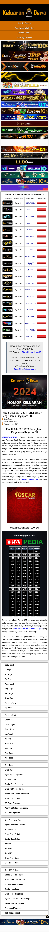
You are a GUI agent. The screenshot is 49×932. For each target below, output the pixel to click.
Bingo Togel (10, 729)
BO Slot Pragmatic (12, 813)
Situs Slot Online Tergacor (15, 789)
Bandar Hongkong (12, 889)
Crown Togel (10, 720)
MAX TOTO (30, 296)
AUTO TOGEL (30, 230)
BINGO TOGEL (30, 323)
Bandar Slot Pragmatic (14, 784)
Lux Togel (9, 734)
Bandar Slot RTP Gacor (14, 875)
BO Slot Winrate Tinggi (14, 884)
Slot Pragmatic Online (13, 820)
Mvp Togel (9, 689)
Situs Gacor (9, 770)
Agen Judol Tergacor (13, 908)
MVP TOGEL (30, 236)
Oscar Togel (10, 724)
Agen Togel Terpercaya (14, 775)
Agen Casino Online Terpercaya (17, 898)
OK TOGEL (30, 223)
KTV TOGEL (30, 216)
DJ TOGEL (30, 210)
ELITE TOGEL (30, 250)
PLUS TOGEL (30, 330)
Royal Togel (9, 698)
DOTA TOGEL (30, 203)
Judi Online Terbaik (12, 913)
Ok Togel (8, 679)
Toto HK (8, 844)
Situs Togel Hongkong (14, 894)
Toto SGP (8, 848)
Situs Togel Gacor (12, 858)
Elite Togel (9, 693)
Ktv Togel (8, 674)
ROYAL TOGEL (30, 256)
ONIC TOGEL (30, 243)
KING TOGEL (30, 337)
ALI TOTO (30, 310)
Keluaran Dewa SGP (11, 424)
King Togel (9, 758)
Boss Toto (9, 743)
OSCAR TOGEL (30, 290)
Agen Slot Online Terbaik (15, 825)
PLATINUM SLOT (30, 303)
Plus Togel (9, 753)
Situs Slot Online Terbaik (15, 879)
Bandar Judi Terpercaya (14, 903)
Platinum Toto (10, 703)
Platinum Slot (10, 715)
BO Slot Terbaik (11, 779)
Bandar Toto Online (12, 839)
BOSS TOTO (30, 276)
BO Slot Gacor (10, 829)
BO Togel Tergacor (12, 803)
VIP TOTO (30, 270)
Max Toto (8, 748)
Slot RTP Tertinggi (12, 863)
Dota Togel (9, 665)
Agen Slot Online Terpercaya (16, 808)
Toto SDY (8, 853)
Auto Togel (9, 684)
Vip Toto (8, 708)
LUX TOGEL (30, 316)
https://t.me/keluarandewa (25, 369)
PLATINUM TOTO (30, 263)
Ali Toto (8, 739)
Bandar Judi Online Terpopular (17, 794)
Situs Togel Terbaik (13, 798)
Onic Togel (9, 765)
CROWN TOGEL (30, 283)
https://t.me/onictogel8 (31, 352)
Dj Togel (8, 670)
